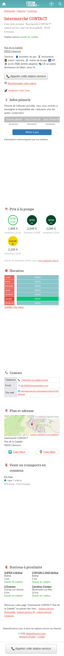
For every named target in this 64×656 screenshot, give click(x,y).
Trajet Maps (49, 452)
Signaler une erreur (14, 307)
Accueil (4, 4)
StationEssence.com (36, 633)
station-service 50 (26, 612)
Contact (41, 637)
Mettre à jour (32, 132)
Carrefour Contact (41, 586)
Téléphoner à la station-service (35, 380)
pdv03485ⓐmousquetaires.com (34, 385)
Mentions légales (27, 637)
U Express (9, 586)
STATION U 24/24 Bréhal (45, 572)
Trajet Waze (19, 452)
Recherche (60, 4)
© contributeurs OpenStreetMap (47, 417)
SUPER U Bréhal (13, 572)
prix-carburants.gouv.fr (48, 261)
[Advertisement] (32, 527)
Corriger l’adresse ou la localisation (44, 434)
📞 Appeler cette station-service (31, 648)
